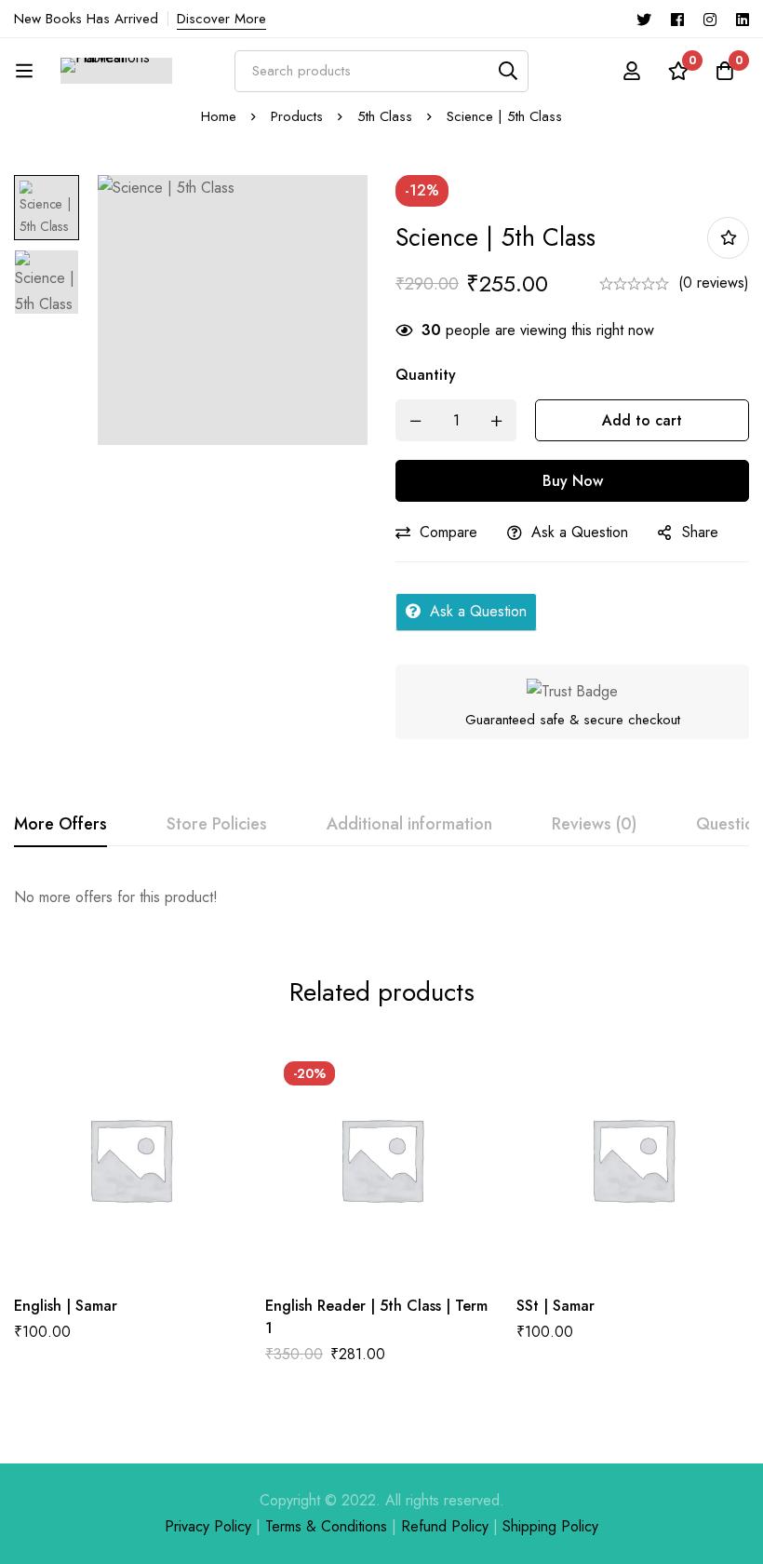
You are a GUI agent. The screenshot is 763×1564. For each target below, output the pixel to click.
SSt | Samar (555, 1305)
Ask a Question (579, 532)
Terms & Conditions (326, 1526)
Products (297, 116)
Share (700, 532)
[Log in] (632, 71)
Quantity (425, 374)
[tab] (60, 824)
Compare (448, 532)
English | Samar (65, 1305)
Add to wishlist (728, 238)
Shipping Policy (550, 1526)
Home (218, 116)
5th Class (384, 116)
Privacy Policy (208, 1526)
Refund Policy (445, 1526)
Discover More (221, 18)
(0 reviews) (713, 282)
